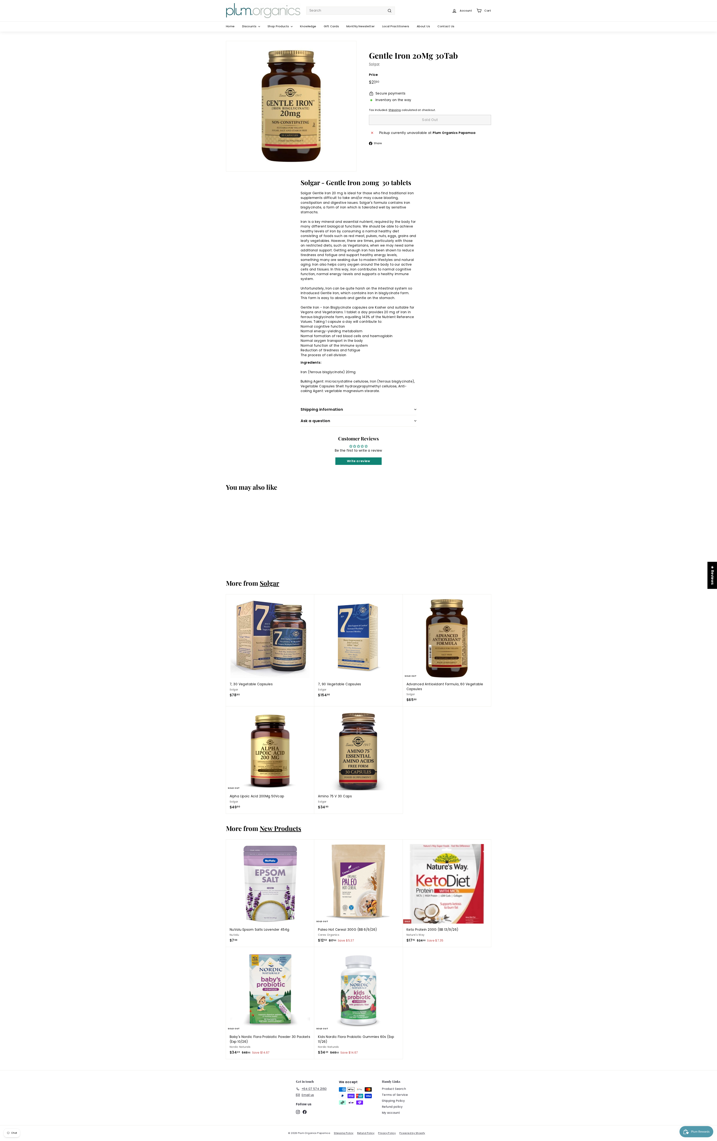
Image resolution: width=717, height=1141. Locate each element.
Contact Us (445, 26)
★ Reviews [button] (712, 575)
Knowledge (308, 26)
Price (373, 74)
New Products (280, 828)
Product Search (394, 1089)
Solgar (374, 64)
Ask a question (315, 420)
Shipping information (322, 409)
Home (230, 26)
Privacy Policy (387, 1133)
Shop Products (279, 26)
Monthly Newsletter (360, 26)
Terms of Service (395, 1095)
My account (391, 1113)
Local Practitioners (395, 26)
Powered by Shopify (412, 1133)
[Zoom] (291, 106)
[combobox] (350, 11)
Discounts (249, 26)
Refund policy (392, 1107)
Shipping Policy (393, 1101)
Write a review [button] (358, 461)
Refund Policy (366, 1133)
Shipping (395, 110)
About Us (423, 26)
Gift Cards (331, 26)
